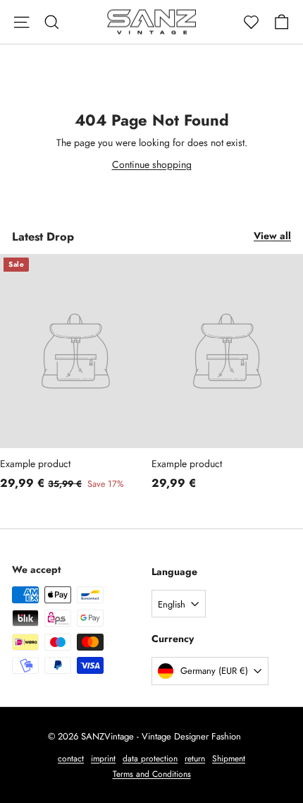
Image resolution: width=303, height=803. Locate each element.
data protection (150, 758)
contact (71, 758)
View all (272, 236)
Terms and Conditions (152, 774)
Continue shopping (152, 164)
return (195, 758)
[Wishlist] (251, 22)
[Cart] (281, 22)
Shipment (228, 758)
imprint (103, 758)
